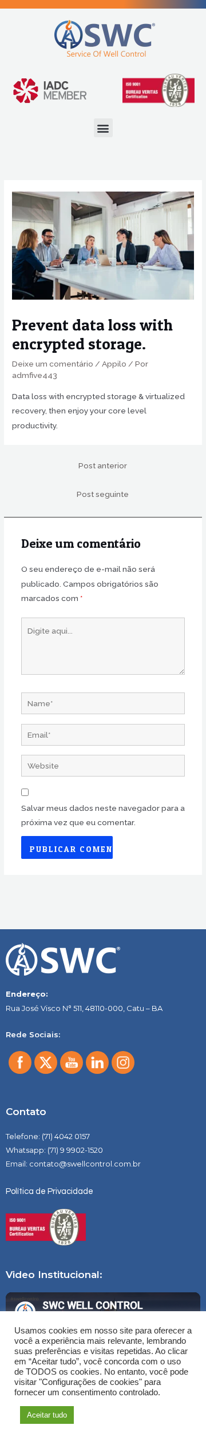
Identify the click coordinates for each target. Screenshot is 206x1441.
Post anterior (102, 465)
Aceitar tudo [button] (47, 1415)
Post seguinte (103, 494)
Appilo (114, 363)
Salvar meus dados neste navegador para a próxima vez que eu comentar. (103, 815)
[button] (103, 127)
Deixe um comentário (52, 363)
